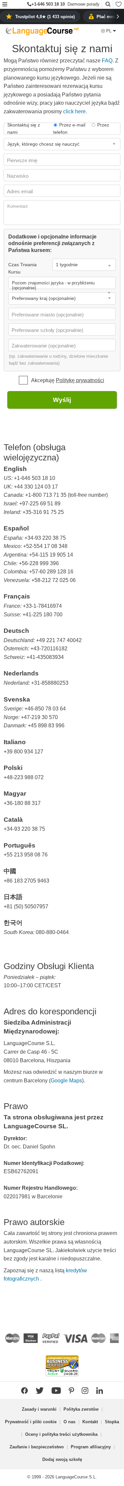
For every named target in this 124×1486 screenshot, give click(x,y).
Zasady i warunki (39, 1409)
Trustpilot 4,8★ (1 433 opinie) (45, 16)
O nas (69, 1421)
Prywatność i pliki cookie (31, 1421)
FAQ (107, 60)
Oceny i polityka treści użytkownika (61, 1434)
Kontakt (90, 1421)
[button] (4, 4)
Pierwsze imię (23, 160)
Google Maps (66, 1080)
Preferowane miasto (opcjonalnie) (48, 314)
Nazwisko (18, 176)
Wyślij (62, 399)
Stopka (112, 1421)
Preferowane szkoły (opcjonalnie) (48, 330)
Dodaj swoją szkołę (62, 1459)
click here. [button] (75, 111)
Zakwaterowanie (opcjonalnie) (44, 345)
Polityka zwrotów (81, 1409)
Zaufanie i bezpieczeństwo (37, 1446)
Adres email (20, 191)
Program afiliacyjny (91, 1446)
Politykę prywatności (80, 380)
